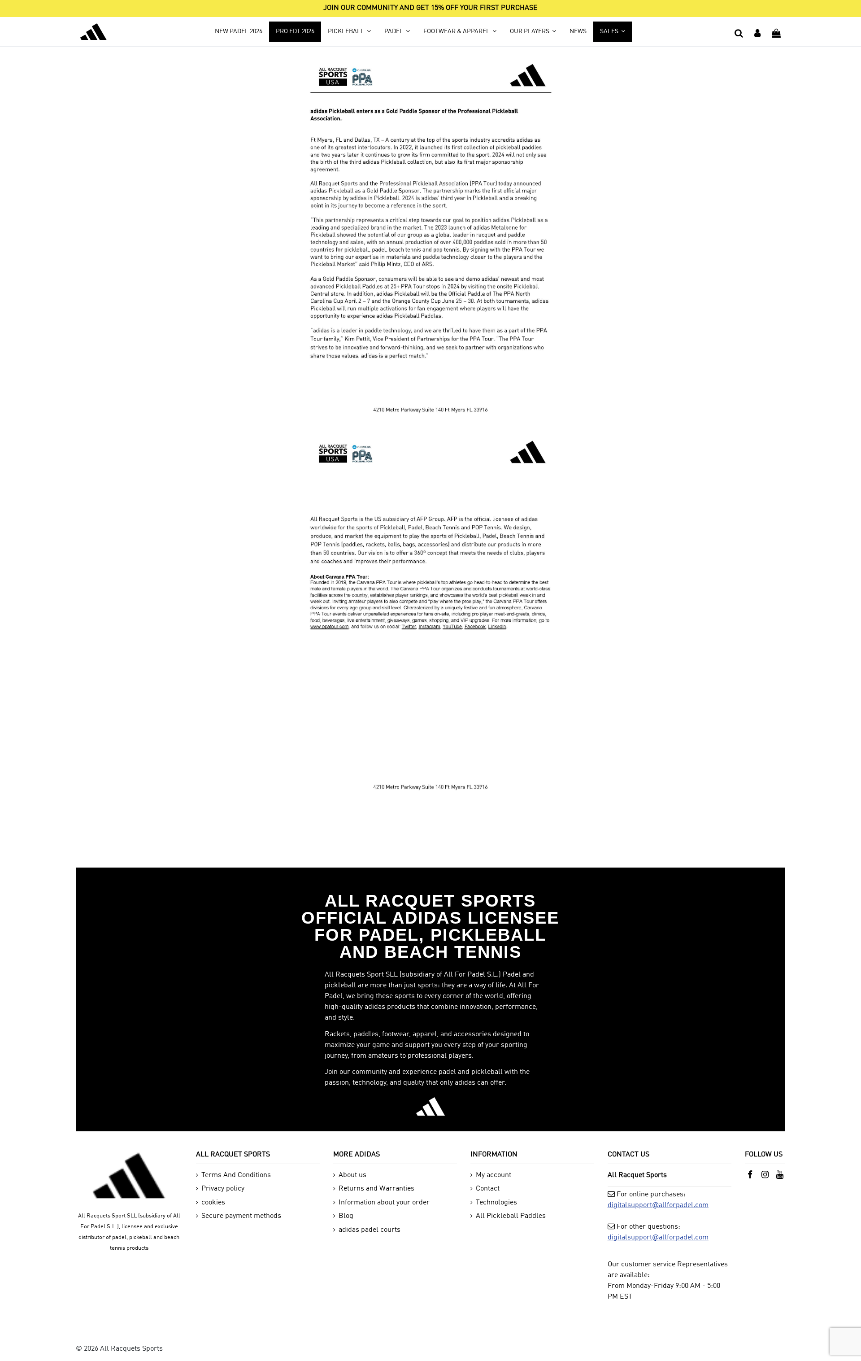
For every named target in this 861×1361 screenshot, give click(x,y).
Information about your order (384, 1202)
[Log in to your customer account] (757, 31)
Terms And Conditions (236, 1175)
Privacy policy (222, 1188)
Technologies (496, 1202)
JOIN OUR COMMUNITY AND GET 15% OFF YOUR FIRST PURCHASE (430, 8)
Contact (488, 1188)
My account (493, 1175)
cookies (213, 1202)
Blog (346, 1216)
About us (352, 1175)
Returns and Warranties (376, 1188)
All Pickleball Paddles (511, 1216)
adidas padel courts (369, 1230)
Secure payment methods (241, 1216)
